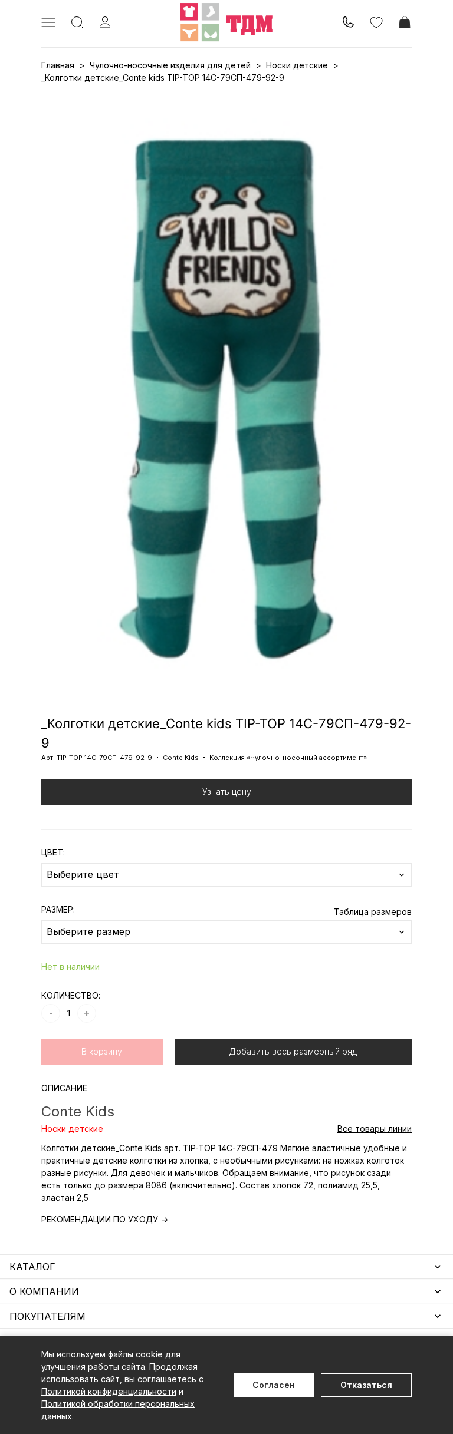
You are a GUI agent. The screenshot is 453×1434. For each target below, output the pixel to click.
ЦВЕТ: (53, 852)
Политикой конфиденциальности (108, 1391)
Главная (57, 65)
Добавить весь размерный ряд (293, 1051)
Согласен (273, 1385)
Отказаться (366, 1385)
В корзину (101, 1051)
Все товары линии (374, 1129)
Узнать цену (226, 792)
